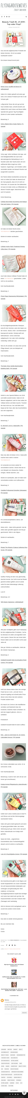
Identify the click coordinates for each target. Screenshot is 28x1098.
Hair (20, 1063)
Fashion (7, 1069)
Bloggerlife (14, 1057)
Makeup (15, 1049)
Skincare (3, 1049)
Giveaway (18, 1080)
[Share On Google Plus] (15, 945)
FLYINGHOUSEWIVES (12, 1096)
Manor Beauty (17, 1077)
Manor (7, 1066)
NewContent (17, 948)
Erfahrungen (14, 1052)
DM (2, 1069)
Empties (10, 1049)
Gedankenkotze (21, 1055)
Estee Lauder (14, 1060)
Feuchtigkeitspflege (6, 1074)
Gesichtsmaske (14, 1069)
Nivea (2, 1066)
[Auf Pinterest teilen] (12, 945)
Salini (23, 1096)
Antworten (24, 1012)
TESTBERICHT (5, 231)
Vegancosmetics (5, 1071)
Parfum (3, 1077)
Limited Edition (18, 1074)
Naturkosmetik (5, 1060)
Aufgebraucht (5, 1052)
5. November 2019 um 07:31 (10, 1002)
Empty (20, 1049)
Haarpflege (14, 1066)
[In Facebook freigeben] (6, 945)
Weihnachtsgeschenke (17, 1071)
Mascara (3, 1080)
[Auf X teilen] (9, 945)
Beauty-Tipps (22, 1066)
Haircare (12, 1055)
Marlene (7, 1000)
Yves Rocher (14, 1063)
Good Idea (4, 1085)
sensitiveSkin (11, 1080)
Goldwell (9, 1077)
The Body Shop (5, 1057)
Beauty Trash (9, 948)
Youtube (11, 1085)
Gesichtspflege (5, 1063)
